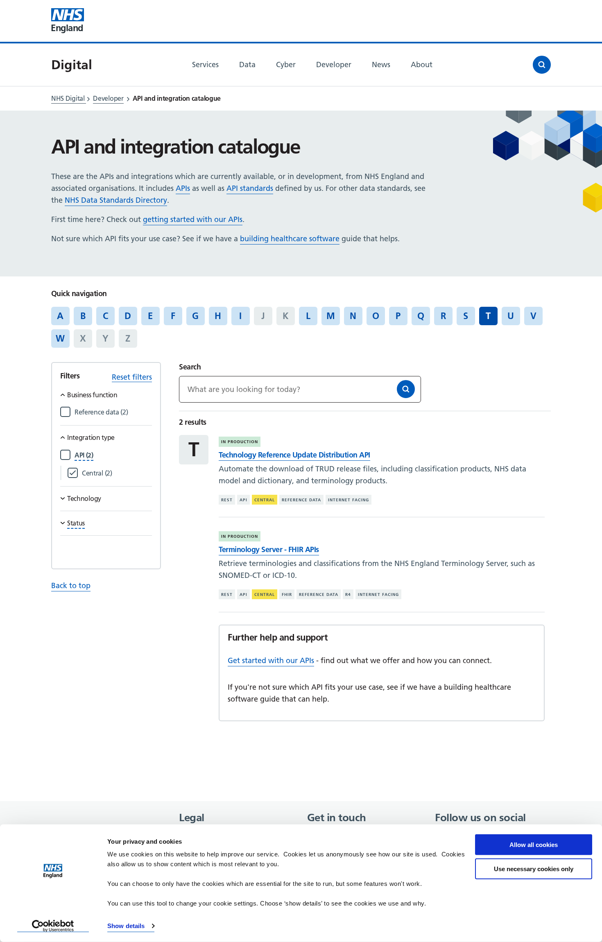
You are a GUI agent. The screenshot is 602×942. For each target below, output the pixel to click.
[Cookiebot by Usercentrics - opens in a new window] (53, 926)
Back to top (71, 585)
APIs (183, 188)
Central (264, 500)
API (243, 500)
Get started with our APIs (271, 660)
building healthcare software (289, 238)
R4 (348, 594)
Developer (108, 98)
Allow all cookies (533, 844)
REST (227, 500)
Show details (126, 925)
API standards (249, 188)
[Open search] (542, 65)
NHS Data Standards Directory (116, 200)
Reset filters (132, 377)
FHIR (287, 594)
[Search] (406, 389)
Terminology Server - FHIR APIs (269, 549)
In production (239, 441)
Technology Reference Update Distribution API (294, 455)
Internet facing (348, 500)
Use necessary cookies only (533, 868)
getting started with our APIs (192, 219)
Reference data (301, 500)
